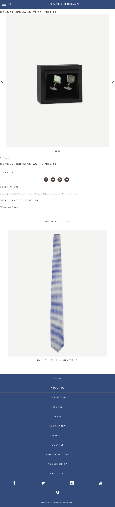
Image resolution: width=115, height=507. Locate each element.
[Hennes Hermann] (63, 5)
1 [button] (56, 151)
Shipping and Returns (9, 207)
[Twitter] (53, 179)
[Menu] (4, 4)
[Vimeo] (57, 493)
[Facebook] (46, 179)
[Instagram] (72, 483)
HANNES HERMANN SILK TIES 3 (57, 360)
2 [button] (59, 151)
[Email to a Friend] (66, 179)
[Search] (10, 4)
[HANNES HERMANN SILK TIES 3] (57, 293)
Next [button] (112, 81)
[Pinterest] (60, 179)
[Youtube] (101, 483)
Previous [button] (3, 81)
